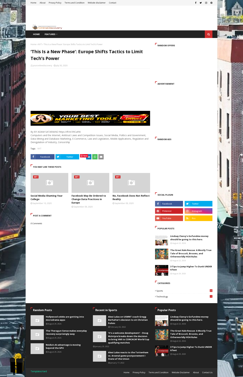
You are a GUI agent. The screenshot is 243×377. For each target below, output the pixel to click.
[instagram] (198, 211)
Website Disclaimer (181, 372)
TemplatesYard (39, 371)
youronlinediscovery (42, 65)
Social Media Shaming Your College (46, 197)
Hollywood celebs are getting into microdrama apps (65, 318)
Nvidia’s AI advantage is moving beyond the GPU (63, 346)
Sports (184, 290)
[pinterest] (169, 211)
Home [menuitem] (36, 34)
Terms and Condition (158, 372)
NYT (40, 44)
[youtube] (169, 218)
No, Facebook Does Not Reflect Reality (131, 197)
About (196, 372)
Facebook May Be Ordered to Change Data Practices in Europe (89, 199)
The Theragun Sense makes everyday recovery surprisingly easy (66, 332)
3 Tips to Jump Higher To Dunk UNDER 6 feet (191, 268)
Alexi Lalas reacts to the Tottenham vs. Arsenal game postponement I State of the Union (128, 355)
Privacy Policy (139, 372)
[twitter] (198, 204)
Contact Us (207, 372)
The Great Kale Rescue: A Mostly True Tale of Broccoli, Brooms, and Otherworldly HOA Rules (190, 253)
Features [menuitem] (50, 34)
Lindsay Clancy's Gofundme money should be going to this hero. (189, 238)
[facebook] (169, 204)
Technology (184, 296)
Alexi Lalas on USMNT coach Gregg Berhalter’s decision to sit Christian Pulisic (128, 320)
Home (33, 44)
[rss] (198, 218)
